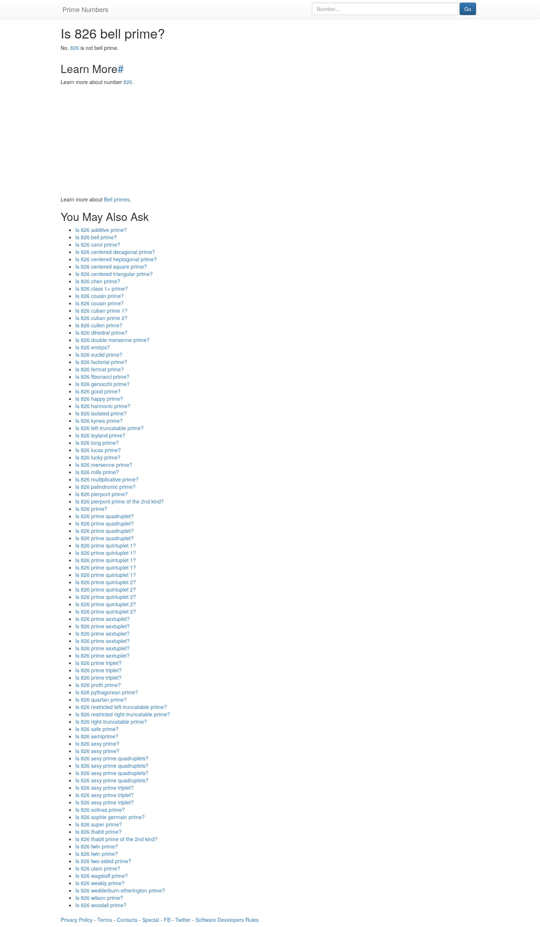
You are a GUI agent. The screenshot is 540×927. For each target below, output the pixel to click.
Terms (104, 919)
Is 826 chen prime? (97, 281)
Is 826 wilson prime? (99, 897)
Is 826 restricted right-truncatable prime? (122, 714)
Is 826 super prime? (98, 824)
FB (167, 919)
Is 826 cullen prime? (98, 325)
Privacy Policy (77, 919)
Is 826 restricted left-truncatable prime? (121, 706)
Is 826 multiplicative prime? (106, 479)
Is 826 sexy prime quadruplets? (111, 758)
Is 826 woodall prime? (100, 905)
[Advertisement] (270, 140)
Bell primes (117, 199)
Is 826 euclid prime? (98, 354)
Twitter (183, 919)
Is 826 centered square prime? (111, 266)
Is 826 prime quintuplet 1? (105, 545)
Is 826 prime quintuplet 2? (105, 582)
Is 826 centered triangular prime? (114, 273)
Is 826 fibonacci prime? (102, 376)
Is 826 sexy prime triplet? (104, 787)
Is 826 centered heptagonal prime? (116, 259)
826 (74, 47)
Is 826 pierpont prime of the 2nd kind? (119, 501)
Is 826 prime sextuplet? (102, 618)
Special (150, 919)
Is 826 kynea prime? (99, 420)
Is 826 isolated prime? (101, 413)
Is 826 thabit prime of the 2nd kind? (116, 839)
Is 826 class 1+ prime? (101, 288)
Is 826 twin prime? (96, 846)
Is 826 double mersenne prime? (112, 339)
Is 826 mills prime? (97, 472)
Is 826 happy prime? (99, 398)
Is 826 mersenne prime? (103, 464)
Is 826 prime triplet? (98, 662)
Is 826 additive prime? (101, 229)
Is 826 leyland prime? (100, 435)
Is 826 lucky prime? (97, 457)
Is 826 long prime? (97, 442)
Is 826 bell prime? (96, 237)
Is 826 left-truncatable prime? (109, 428)
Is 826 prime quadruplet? (104, 516)
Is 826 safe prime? (97, 728)
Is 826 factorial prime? (101, 362)
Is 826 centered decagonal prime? (115, 251)
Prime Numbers (85, 9)
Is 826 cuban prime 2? (101, 317)
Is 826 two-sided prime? (103, 861)
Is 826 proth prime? (98, 684)
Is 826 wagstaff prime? (101, 875)
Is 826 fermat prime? (99, 369)
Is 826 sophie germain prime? (110, 817)
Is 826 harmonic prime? (102, 406)
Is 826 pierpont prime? (101, 494)
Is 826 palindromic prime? (105, 486)
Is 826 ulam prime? (97, 868)
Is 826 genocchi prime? (102, 384)
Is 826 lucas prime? (98, 450)
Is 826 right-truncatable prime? (111, 721)
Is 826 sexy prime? (97, 743)
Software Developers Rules (227, 919)
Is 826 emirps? (92, 347)
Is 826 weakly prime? (100, 883)
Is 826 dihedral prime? (101, 332)
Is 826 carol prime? (97, 244)
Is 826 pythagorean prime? (106, 692)
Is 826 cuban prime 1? (101, 310)
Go (467, 8)
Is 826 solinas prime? (100, 809)
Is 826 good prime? (97, 391)
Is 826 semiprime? (96, 736)
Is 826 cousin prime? (99, 295)
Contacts (127, 919)
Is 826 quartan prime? (101, 699)
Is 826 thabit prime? (98, 831)
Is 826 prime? (91, 508)
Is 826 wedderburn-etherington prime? (120, 890)
